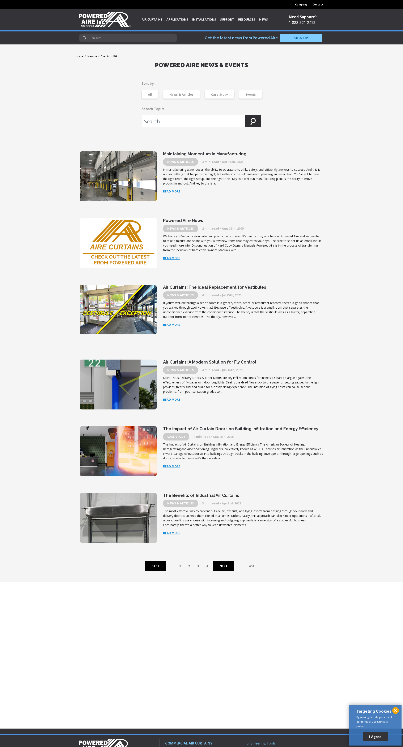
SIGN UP (301, 38)
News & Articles (181, 94)
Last (250, 566)
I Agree (375, 736)
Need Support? (303, 16)
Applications (177, 19)
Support (227, 19)
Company (301, 4)
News (263, 19)
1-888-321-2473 (302, 22)
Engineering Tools (261, 743)
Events (251, 94)
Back (155, 566)
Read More (171, 191)
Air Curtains (152, 19)
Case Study (219, 94)
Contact (318, 4)
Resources (246, 19)
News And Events (99, 56)
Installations (204, 19)
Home (79, 56)
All (150, 94)
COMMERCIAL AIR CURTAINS (188, 743)
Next (224, 566)
